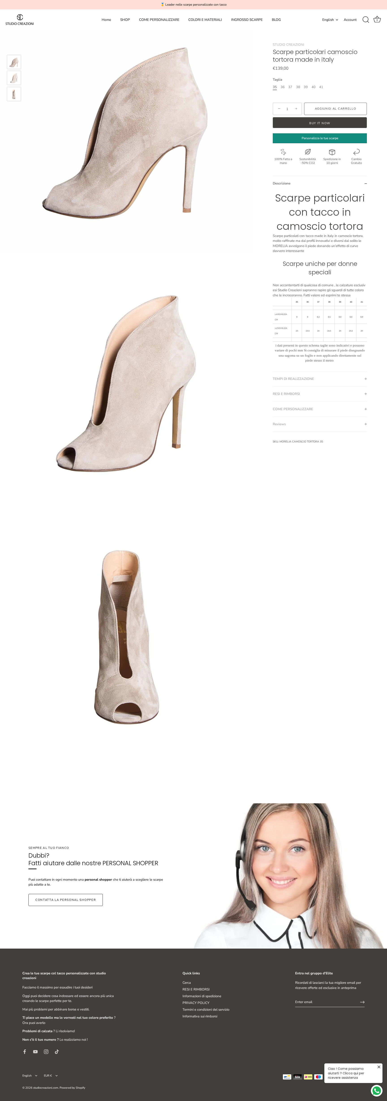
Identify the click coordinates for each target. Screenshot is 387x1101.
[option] (14, 63)
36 (283, 87)
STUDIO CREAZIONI (288, 44)
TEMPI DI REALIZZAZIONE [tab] (293, 379)
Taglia (277, 80)
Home (106, 19)
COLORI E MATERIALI (205, 19)
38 (298, 87)
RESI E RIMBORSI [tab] (286, 394)
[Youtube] (35, 1051)
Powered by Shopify (72, 1088)
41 (321, 87)
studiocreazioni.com (45, 1088)
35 (275, 87)
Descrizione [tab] (281, 183)
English (328, 20)
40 (314, 87)
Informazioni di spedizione (202, 996)
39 (306, 87)
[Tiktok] (57, 1051)
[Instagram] (46, 1051)
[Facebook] (24, 1051)
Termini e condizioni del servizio (206, 1009)
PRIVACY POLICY (196, 1003)
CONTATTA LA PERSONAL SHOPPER (65, 900)
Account (350, 19)
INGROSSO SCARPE (247, 19)
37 (290, 87)
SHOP (125, 19)
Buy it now (319, 123)
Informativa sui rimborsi (200, 1016)
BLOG (276, 19)
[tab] (320, 281)
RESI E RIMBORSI (196, 989)
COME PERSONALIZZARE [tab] (293, 409)
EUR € (48, 1076)
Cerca (187, 982)
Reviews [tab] (279, 424)
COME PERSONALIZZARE (159, 19)
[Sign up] (362, 1002)
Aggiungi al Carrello (335, 109)
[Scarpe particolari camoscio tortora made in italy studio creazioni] (14, 62)
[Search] (366, 20)
